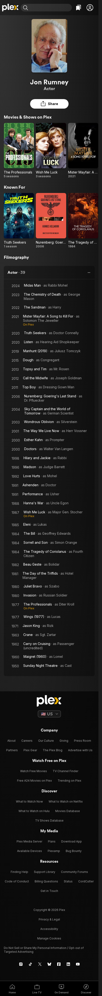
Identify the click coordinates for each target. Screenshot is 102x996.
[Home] (10, 7)
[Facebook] (59, 964)
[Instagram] (21, 964)
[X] (40, 964)
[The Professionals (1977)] (19, 150)
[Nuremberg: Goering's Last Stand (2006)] (51, 220)
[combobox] (50, 7)
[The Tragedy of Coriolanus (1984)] (83, 220)
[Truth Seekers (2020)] (19, 220)
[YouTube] (78, 964)
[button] (90, 7)
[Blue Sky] (49, 964)
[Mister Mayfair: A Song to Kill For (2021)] (83, 150)
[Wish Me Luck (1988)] (51, 150)
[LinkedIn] (68, 964)
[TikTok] (30, 964)
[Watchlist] (78, 7)
